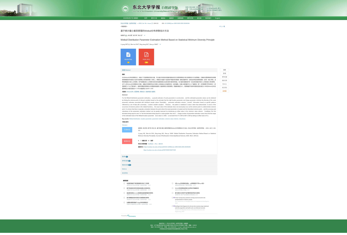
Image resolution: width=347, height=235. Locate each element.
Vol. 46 (144, 23)
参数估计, (143, 91)
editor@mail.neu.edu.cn (189, 227)
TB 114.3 (124, 125)
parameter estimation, (158, 119)
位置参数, (137, 91)
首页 (145, 18)
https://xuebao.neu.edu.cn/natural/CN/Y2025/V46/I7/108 (160, 150)
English (217, 18)
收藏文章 (144, 140)
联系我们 (208, 18)
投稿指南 (180, 18)
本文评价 (125, 173)
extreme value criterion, (172, 119)
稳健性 (153, 91)
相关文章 (126, 165)
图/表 (124, 156)
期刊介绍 (154, 18)
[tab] (169, 70)
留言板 (199, 18)
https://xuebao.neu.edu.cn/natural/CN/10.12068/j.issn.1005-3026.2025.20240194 (167, 147)
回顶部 (224, 91)
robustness (182, 119)
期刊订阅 (190, 18)
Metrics (124, 169)
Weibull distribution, (135, 119)
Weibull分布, (130, 91)
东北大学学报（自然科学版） (129, 23)
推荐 (152, 140)
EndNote (150, 144)
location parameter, (146, 119)
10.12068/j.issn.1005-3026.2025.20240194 (177, 23)
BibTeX (161, 144)
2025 (140, 23)
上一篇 (223, 26)
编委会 (163, 18)
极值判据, (148, 91)
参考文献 (126, 161)
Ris (156, 144)
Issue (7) (150, 23)
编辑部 (171, 18)
